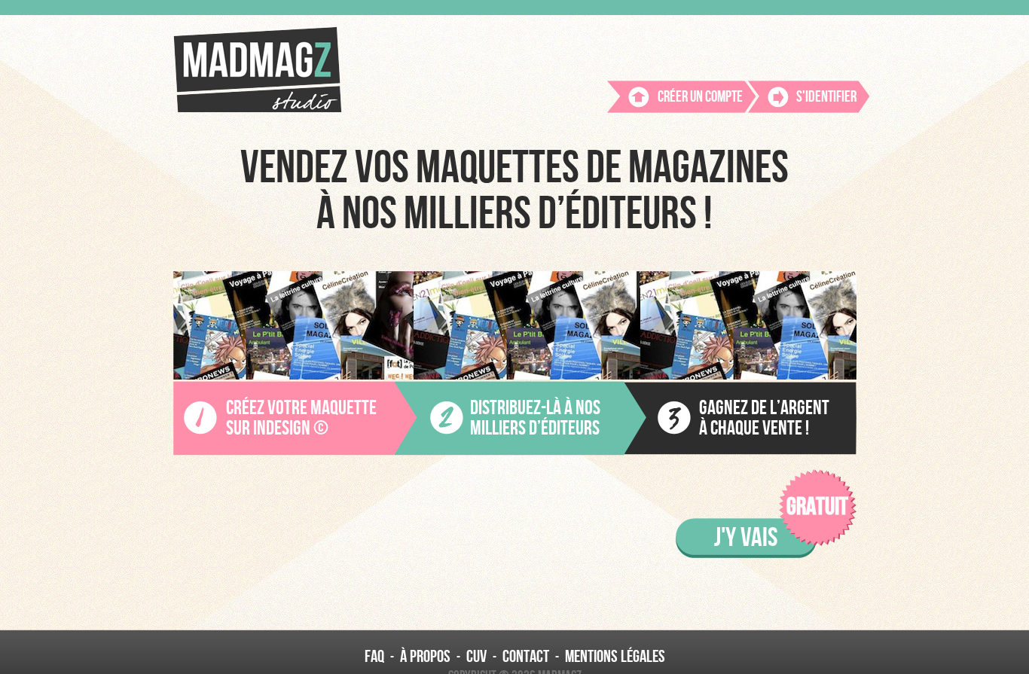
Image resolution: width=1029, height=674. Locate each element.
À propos (425, 656)
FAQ (374, 656)
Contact (525, 656)
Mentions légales (615, 656)
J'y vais (745, 537)
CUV (476, 656)
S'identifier (826, 96)
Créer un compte (700, 96)
